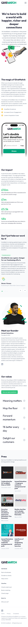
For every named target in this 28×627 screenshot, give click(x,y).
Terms (2, 613)
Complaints (16, 613)
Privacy (9, 613)
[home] (8, 3)
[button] (25, 3)
